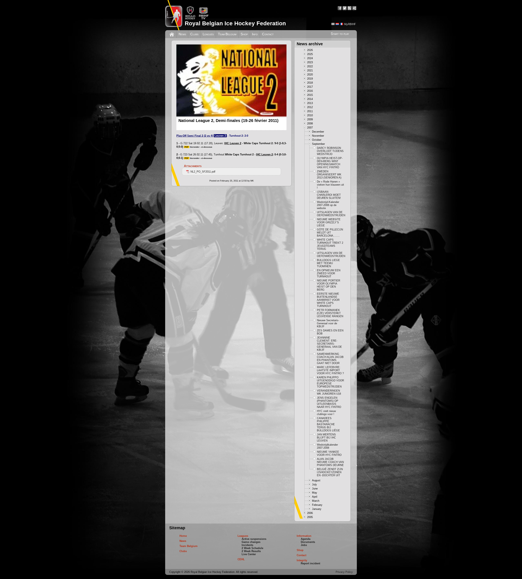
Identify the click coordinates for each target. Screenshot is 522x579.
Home (183, 535)
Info (255, 34)
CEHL (241, 559)
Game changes (251, 542)
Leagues (208, 34)
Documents (308, 542)
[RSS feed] (349, 8)
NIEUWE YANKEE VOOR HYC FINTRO (329, 453)
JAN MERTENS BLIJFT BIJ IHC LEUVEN (326, 437)
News (182, 34)
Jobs (304, 545)
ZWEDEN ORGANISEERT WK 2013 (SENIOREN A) (329, 174)
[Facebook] (340, 8)
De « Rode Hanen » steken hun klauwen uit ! (330, 184)
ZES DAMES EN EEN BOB (330, 332)
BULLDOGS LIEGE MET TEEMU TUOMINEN (328, 263)
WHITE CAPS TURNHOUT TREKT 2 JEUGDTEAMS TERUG (330, 244)
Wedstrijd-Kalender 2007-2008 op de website (328, 205)
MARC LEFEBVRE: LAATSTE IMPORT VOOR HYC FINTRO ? (330, 370)
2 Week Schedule (252, 548)
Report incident (310, 563)
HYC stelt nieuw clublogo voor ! (326, 413)
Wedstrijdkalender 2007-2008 (327, 446)
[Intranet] (354, 8)
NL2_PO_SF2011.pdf (202, 171)
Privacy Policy (344, 571)
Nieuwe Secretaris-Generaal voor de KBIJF (328, 323)
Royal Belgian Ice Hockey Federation (235, 23)
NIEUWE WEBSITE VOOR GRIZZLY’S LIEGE (329, 222)
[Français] (341, 24)
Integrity (302, 560)
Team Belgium (227, 34)
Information (304, 535)
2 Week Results (251, 551)
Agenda (305, 538)
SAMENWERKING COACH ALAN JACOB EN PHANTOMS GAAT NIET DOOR (330, 358)
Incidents (247, 545)
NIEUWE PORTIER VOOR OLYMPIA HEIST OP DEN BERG (328, 285)
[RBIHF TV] (203, 18)
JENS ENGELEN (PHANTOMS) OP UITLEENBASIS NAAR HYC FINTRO (329, 402)
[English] (333, 24)
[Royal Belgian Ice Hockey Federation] (173, 15)
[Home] (171, 34)
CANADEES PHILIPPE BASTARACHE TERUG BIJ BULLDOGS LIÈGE (328, 424)
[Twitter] (345, 8)
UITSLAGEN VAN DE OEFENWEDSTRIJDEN (330, 214)
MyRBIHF (350, 24)
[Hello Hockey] (190, 18)
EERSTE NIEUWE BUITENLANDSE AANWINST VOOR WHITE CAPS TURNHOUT (328, 300)
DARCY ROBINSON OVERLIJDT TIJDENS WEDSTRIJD (330, 151)
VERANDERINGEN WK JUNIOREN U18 (329, 392)
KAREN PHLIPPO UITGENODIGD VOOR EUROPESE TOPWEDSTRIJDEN (330, 382)
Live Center (249, 554)
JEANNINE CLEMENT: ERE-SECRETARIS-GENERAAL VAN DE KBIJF (329, 343)
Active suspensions (254, 538)
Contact (268, 34)
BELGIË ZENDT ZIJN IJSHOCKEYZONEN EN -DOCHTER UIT (330, 472)
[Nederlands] (337, 24)
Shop (244, 34)
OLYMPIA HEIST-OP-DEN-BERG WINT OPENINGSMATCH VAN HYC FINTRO (330, 163)
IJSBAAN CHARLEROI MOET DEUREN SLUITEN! (329, 194)
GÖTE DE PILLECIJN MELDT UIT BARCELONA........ (330, 232)
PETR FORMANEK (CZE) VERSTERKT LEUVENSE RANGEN (330, 313)
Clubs (194, 34)
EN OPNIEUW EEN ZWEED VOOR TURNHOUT (328, 273)
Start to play (340, 33)
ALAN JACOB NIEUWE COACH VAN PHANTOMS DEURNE (330, 462)
